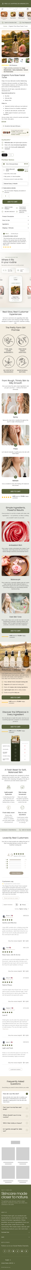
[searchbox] (8, 904)
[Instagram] (13, 1251)
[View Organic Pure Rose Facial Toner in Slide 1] (10, 60)
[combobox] (22, 909)
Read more (5, 1029)
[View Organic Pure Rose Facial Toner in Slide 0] (4, 60)
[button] (12, 202)
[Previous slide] (3, 43)
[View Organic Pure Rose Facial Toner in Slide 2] (16, 60)
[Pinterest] (9, 1251)
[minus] (3, 196)
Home (5, 26)
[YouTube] (22, 1251)
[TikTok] (18, 1251)
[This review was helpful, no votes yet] (23, 941)
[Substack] (26, 1251)
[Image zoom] (15, 43)
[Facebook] (5, 1251)
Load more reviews (15, 1069)
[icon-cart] (27, 9)
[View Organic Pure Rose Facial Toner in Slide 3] (22, 60)
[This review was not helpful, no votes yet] (26, 941)
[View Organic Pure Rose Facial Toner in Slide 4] (28, 60)
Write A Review (16, 873)
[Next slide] (28, 43)
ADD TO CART (15, 491)
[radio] (15, 164)
